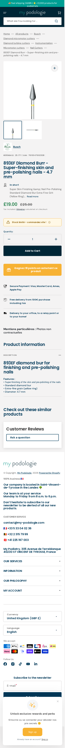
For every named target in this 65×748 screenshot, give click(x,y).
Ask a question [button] (20, 434)
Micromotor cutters (19, 48)
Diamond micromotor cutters (19, 38)
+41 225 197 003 (18, 543)
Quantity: (8, 224)
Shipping (20, 202)
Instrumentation (44, 43)
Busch (37, 33)
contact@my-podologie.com (23, 526)
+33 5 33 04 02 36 (19, 531)
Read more (43, 189)
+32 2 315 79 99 (17, 537)
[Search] (51, 21)
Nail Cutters (42, 48)
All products (21, 33)
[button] (5, 13)
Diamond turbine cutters (16, 43)
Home (6, 33)
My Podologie (24, 469)
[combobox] (29, 21)
